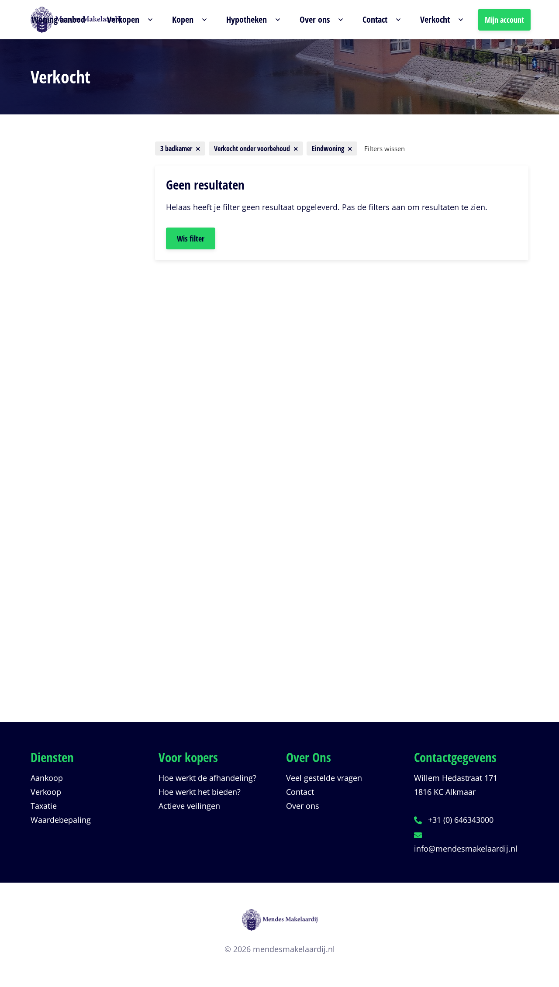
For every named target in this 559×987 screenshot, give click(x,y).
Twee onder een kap (83, 321)
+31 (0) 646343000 (460, 819)
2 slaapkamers (72, 487)
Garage (59, 415)
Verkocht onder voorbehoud (86, 665)
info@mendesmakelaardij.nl (466, 848)
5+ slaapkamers (75, 534)
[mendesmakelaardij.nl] (279, 925)
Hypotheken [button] (246, 19)
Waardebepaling (61, 819)
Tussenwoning (72, 352)
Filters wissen (384, 148)
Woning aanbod (58, 19)
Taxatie (44, 806)
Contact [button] (374, 19)
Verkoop (46, 792)
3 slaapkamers (72, 502)
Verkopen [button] (123, 19)
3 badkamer (66, 608)
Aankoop (47, 778)
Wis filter (190, 238)
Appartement (70, 305)
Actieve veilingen (189, 806)
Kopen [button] (182, 19)
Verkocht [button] (435, 19)
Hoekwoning (69, 399)
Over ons (302, 806)
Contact (300, 792)
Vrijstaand (64, 368)
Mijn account (504, 19)
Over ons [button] (315, 19)
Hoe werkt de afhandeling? (207, 778)
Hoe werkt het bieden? (200, 792)
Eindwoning (64, 384)
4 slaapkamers (72, 518)
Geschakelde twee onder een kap (85, 336)
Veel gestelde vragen (324, 778)
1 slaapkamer (70, 471)
